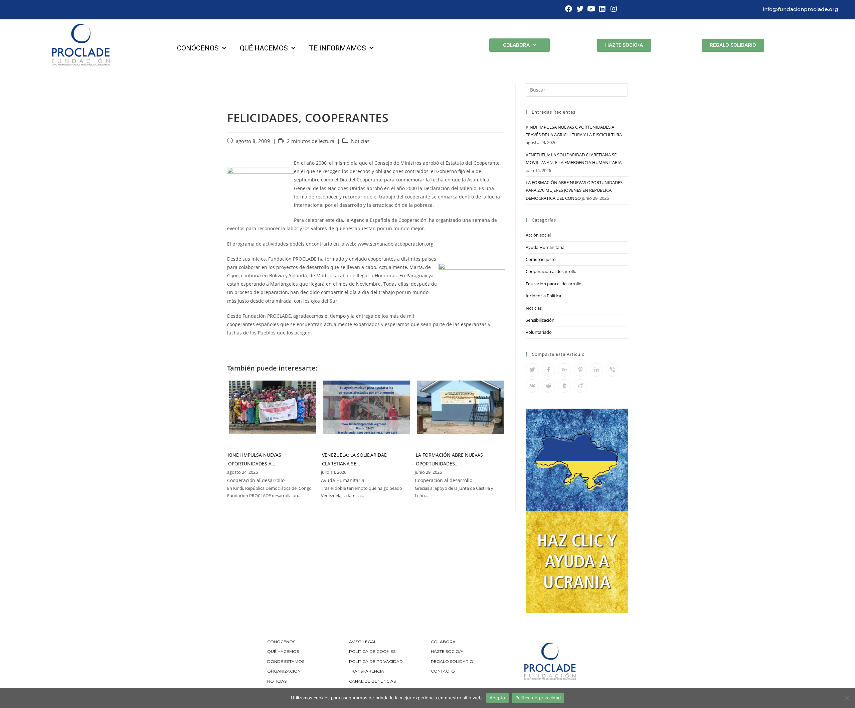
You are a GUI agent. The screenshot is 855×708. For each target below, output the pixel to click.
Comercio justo (541, 259)
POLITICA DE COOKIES (372, 651)
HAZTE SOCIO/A (447, 651)
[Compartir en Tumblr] (564, 386)
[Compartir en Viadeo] (580, 386)
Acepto (497, 697)
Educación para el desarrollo (553, 284)
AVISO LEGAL (362, 641)
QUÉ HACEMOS (283, 651)
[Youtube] (591, 9)
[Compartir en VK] (532, 386)
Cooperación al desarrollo (551, 271)
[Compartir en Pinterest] (580, 370)
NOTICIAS (277, 681)
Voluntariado (539, 332)
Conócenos (198, 48)
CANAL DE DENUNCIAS (372, 681)
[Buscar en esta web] (577, 89)
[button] (624, 45)
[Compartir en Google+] (564, 370)
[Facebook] (568, 9)
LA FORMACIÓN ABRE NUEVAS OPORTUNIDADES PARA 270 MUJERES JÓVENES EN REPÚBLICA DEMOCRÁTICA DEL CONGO (574, 190)
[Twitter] (579, 9)
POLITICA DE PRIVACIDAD (376, 661)
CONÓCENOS (281, 641)
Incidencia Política (543, 296)
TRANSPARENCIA (367, 671)
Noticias (360, 141)
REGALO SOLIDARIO (452, 661)
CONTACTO (443, 671)
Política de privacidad (538, 697)
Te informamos (337, 48)
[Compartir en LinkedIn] (596, 370)
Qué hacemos (264, 48)
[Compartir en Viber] (612, 370)
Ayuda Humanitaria (545, 247)
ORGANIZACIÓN (284, 671)
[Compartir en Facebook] (548, 370)
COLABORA (443, 641)
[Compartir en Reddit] (548, 386)
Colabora (516, 45)
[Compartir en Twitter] (532, 370)
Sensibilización (540, 320)
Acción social (538, 235)
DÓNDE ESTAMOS (285, 661)
